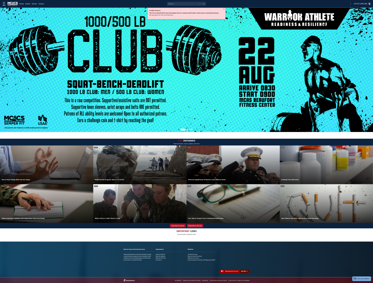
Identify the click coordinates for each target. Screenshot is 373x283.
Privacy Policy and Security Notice (218, 280)
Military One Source (193, 258)
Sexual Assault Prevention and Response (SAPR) (201, 260)
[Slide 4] (191, 129)
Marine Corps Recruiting (195, 256)
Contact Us (159, 260)
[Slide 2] (187, 129)
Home (21, 4)
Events (27, 4)
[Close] (223, 9)
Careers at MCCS (160, 254)
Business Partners (161, 258)
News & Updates (160, 256)
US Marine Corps (192, 254)
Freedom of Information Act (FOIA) (191, 280)
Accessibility (205, 280)
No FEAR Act (178, 280)
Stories (34, 4)
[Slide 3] (189, 129)
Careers (41, 4)
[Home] (13, 3)
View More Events (177, 226)
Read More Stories (195, 226)
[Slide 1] (183, 129)
